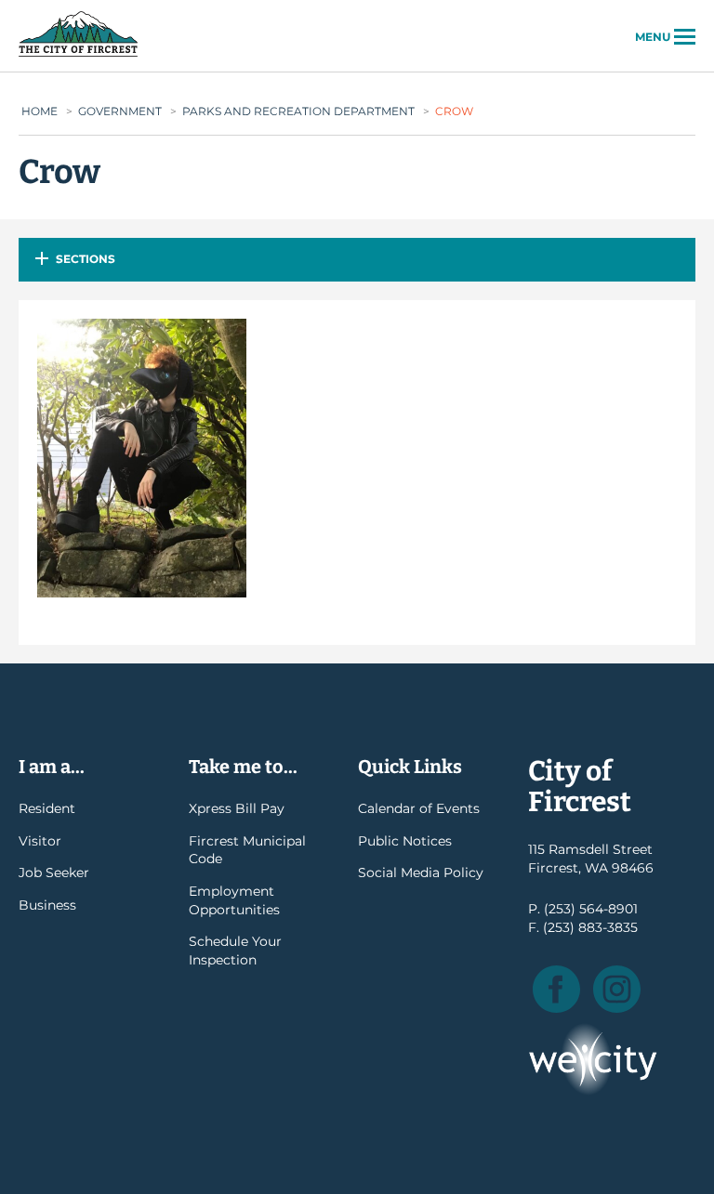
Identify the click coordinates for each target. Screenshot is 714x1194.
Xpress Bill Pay (236, 808)
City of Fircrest (78, 54)
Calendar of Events (419, 808)
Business (47, 905)
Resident (47, 808)
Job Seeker (54, 872)
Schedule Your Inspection (235, 950)
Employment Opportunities (234, 900)
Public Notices (405, 841)
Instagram (617, 989)
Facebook (556, 989)
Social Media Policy (420, 872)
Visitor (40, 841)
